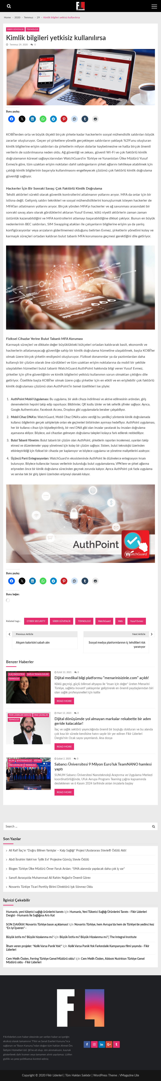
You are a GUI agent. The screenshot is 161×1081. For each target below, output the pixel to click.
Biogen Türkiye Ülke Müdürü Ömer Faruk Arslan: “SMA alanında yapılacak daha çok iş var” (67, 868)
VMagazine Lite (129, 1075)
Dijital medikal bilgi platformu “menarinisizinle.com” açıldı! (102, 678)
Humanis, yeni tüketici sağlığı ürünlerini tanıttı (35, 912)
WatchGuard (104, 621)
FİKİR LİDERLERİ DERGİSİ (20, 715)
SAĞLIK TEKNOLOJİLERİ (38, 674)
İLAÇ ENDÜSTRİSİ (17, 674)
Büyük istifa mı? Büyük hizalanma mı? (29, 937)
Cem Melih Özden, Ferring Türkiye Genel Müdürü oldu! (40, 958)
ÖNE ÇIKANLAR (41, 715)
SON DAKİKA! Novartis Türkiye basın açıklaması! (37, 924)
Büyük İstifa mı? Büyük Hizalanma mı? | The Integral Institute (98, 937)
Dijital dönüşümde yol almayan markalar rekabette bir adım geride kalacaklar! (103, 721)
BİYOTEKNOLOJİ (24, 761)
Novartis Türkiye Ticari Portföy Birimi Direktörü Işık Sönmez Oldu (51, 887)
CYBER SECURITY (36, 621)
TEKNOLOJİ (32, 29)
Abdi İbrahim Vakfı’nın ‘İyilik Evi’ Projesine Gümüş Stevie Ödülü (49, 859)
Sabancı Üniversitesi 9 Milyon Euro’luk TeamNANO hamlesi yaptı (103, 767)
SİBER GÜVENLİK (15, 29)
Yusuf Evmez (136, 621)
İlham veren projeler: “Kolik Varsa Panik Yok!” (34, 946)
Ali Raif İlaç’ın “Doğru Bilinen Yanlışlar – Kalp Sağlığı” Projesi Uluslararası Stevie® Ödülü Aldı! (67, 850)
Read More (64, 701)
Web (120, 621)
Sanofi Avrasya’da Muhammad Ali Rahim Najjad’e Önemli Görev (50, 877)
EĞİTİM (37, 761)
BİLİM (11, 761)
